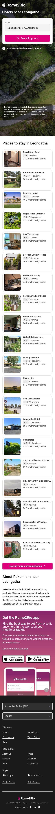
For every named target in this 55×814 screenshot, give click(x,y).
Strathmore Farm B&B (33, 172)
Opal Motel (28, 440)
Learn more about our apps (15, 648)
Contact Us (33, 763)
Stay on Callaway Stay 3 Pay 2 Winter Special (36, 461)
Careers (6, 758)
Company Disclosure (39, 803)
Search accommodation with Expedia (23, 48)
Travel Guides (34, 737)
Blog (4, 742)
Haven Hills (28, 378)
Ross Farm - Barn (31, 152)
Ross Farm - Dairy (31, 275)
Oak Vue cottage (31, 234)
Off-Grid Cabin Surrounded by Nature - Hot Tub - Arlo (36, 502)
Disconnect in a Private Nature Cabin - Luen (34, 523)
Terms (25, 807)
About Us (6, 754)
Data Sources (34, 782)
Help (4, 763)
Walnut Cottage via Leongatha (32, 338)
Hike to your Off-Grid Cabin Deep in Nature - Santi (36, 482)
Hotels (5, 732)
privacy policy (9, 114)
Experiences (8, 737)
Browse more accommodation (25, 566)
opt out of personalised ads (35, 114)
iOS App (9, 775)
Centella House (30, 193)
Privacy (18, 807)
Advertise (32, 758)
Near (7, 22)
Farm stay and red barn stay (36, 542)
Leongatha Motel (31, 419)
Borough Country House (34, 255)
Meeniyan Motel (31, 357)
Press (30, 754)
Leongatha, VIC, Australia (22, 27)
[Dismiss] (49, 107)
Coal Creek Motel (31, 398)
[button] (27, 38)
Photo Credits (8, 782)
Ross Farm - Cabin (32, 316)
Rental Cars (33, 732)
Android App (36, 775)
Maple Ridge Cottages (34, 213)
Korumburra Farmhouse (34, 296)
